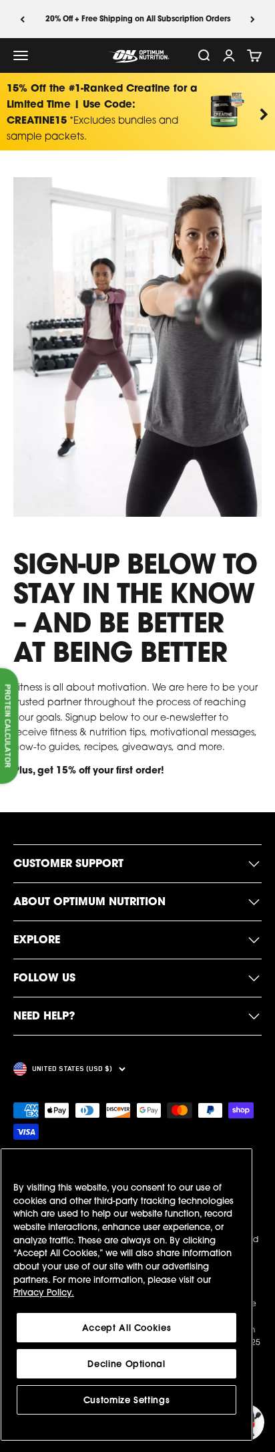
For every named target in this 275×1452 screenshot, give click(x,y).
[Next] (253, 19)
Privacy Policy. (43, 1292)
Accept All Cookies (127, 1328)
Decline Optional (126, 1364)
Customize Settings (126, 1400)
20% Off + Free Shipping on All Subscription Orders (137, 18)
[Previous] (22, 19)
